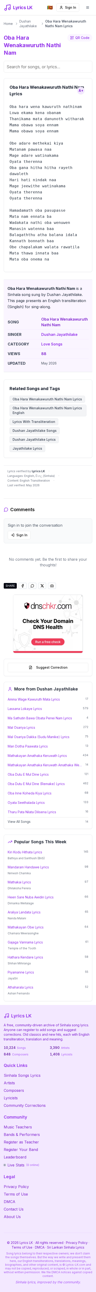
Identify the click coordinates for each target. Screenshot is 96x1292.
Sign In (70, 7)
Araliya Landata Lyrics (24, 912)
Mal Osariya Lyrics (21, 727)
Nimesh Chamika (19, 873)
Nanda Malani (17, 918)
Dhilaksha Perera (19, 888)
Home (8, 24)
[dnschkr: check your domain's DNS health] (48, 623)
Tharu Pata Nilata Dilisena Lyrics (32, 812)
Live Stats (23, 1165)
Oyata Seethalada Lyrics (26, 803)
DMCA (9, 1201)
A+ (81, 90)
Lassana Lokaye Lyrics (25, 709)
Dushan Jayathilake (28, 23)
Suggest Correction (52, 667)
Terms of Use (16, 1194)
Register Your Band (21, 1149)
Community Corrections (25, 1105)
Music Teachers (18, 1127)
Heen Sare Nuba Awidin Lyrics (31, 897)
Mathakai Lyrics (19, 882)
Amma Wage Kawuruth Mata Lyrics (34, 699)
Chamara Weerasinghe (23, 933)
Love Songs (51, 344)
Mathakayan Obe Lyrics (26, 927)
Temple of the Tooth (22, 948)
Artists (9, 1083)
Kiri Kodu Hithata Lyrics (25, 852)
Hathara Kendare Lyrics (25, 957)
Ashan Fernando (19, 993)
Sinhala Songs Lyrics (22, 1075)
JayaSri (13, 978)
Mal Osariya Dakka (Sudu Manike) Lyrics (38, 737)
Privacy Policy (16, 1186)
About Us (12, 1216)
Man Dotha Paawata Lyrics (28, 746)
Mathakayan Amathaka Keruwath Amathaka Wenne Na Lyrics (45, 765)
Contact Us (14, 1209)
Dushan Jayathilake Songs (35, 431)
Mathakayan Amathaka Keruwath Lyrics (37, 756)
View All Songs (19, 822)
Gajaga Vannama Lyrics (25, 942)
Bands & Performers (22, 1134)
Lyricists (11, 1098)
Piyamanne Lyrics (21, 972)
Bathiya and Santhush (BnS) (26, 858)
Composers (14, 1090)
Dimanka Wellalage (21, 903)
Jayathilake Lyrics (27, 448)
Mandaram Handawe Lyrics (28, 867)
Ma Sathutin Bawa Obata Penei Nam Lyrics (40, 718)
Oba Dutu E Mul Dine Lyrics (28, 774)
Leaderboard (15, 1157)
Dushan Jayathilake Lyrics (34, 439)
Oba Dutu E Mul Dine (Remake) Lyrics (36, 784)
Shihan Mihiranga (19, 963)
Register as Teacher (21, 1142)
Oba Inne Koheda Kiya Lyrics (29, 793)
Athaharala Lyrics (20, 987)
